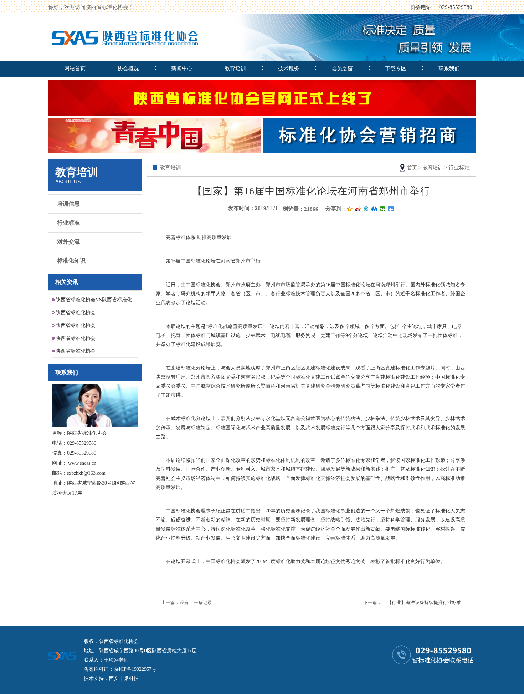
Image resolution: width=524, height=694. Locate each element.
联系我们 (449, 68)
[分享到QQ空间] (350, 208)
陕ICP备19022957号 (135, 669)
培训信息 (68, 204)
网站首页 (75, 68)
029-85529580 (455, 7)
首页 (412, 167)
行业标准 (68, 223)
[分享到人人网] (374, 208)
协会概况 (128, 68)
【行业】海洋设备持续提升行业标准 (424, 602)
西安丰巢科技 (124, 678)
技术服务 (288, 68)
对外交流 (68, 242)
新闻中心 (181, 68)
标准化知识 (71, 260)
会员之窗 (342, 68)
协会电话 (421, 7)
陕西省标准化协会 (76, 312)
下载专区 (395, 68)
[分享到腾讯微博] (366, 208)
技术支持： (96, 678)
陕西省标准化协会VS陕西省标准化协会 (97, 299)
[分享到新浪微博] (358, 208)
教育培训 (235, 68)
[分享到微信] (383, 208)
